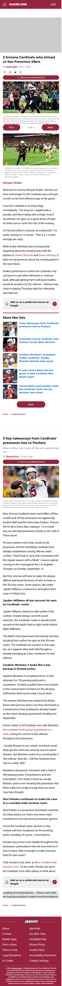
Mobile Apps (9, 939)
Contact (6, 933)
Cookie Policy (37, 949)
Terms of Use (10, 949)
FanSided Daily (37, 939)
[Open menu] (4, 4)
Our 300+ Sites (37, 933)
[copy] (20, 72)
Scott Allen (12, 66)
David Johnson (47, 255)
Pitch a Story (9, 944)
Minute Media (16, 968)
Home (6, 414)
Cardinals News (18, 414)
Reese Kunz (12, 456)
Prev (11, 127)
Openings (34, 928)
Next (50, 127)
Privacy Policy (37, 944)
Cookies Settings (39, 960)
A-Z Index (7, 960)
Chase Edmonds (24, 255)
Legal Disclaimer (11, 955)
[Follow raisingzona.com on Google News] (54, 304)
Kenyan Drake (12, 182)
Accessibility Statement (42, 955)
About (5, 928)
